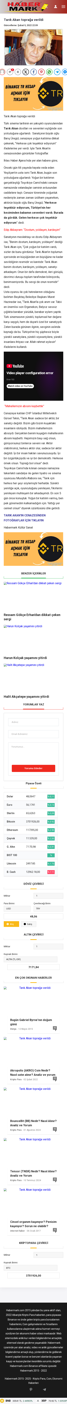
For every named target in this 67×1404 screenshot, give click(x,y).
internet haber (17, 1231)
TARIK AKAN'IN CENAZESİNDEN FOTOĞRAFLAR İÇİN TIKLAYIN (25, 518)
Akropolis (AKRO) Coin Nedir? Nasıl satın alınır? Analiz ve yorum (32, 1072)
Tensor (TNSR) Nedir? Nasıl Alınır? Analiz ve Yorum (33, 1173)
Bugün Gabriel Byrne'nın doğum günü (31, 1022)
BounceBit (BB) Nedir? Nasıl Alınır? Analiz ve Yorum (33, 1123)
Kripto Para (15, 1079)
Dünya (13, 1029)
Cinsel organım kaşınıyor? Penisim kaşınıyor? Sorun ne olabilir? (33, 1224)
